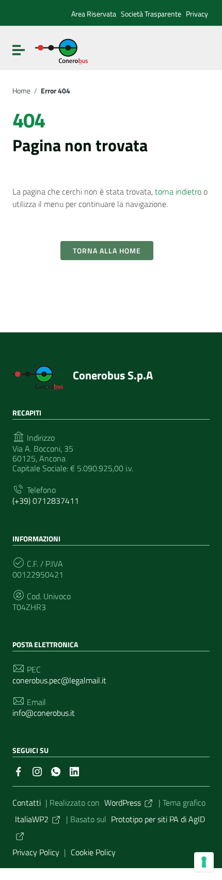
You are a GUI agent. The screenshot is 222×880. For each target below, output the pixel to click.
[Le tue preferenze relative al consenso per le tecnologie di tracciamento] (204, 862)
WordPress (122, 802)
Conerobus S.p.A (113, 375)
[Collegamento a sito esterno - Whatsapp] (56, 770)
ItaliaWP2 (32, 819)
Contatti (26, 802)
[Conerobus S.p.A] (61, 50)
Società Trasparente (151, 13)
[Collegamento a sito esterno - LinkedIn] (74, 770)
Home (21, 91)
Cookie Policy (93, 852)
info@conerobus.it (43, 713)
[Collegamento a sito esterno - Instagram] (37, 770)
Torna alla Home (107, 250)
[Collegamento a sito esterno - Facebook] (18, 770)
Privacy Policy (35, 852)
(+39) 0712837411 (45, 501)
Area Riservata (93, 13)
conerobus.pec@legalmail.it (59, 680)
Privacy (197, 13)
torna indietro (178, 191)
